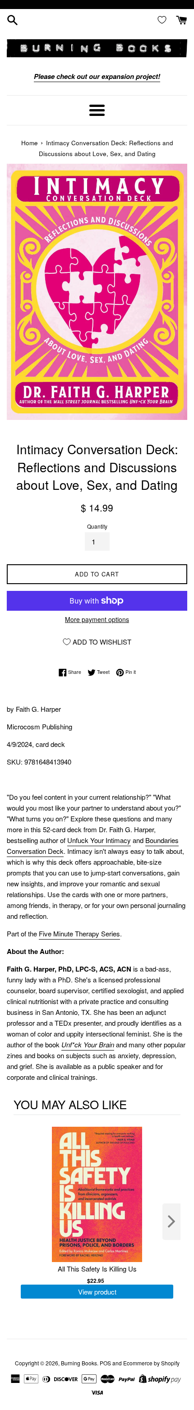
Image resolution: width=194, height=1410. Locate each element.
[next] (171, 1221)
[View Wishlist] (164, 19)
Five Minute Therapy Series (79, 933)
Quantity (97, 526)
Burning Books (79, 1363)
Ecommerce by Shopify (151, 1363)
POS (105, 1363)
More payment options (97, 619)
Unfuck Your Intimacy (99, 840)
